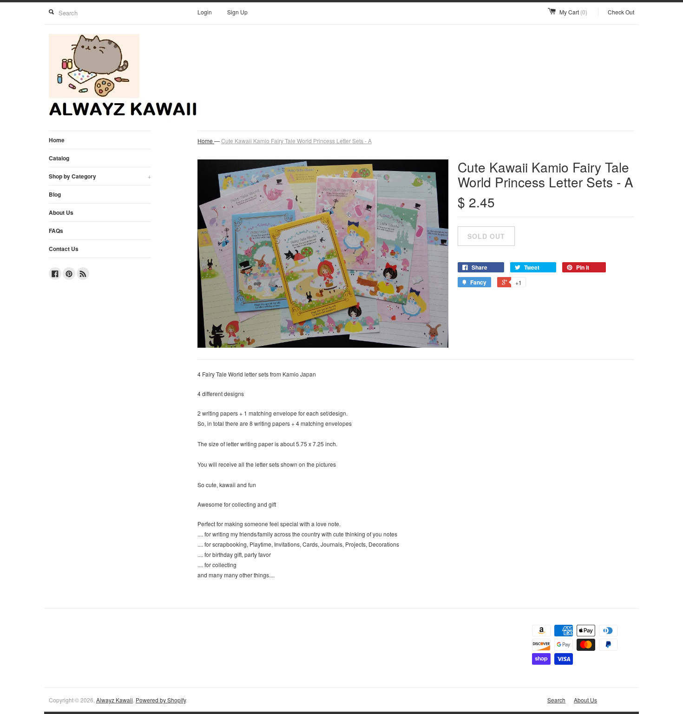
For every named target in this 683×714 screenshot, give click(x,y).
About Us (61, 212)
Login (204, 12)
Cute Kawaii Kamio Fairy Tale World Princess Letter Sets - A (296, 141)
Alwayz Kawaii (114, 700)
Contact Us (64, 249)
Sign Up (237, 12)
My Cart (573, 12)
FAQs (56, 230)
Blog (55, 194)
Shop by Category (100, 176)
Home (57, 140)
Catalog (59, 158)
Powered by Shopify (161, 700)
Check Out (621, 12)
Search (556, 700)
